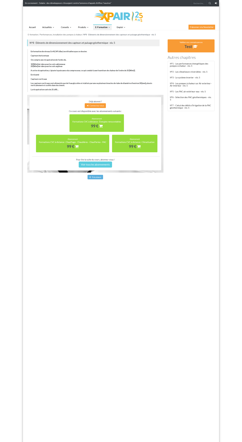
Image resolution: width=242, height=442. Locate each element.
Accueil (32, 27)
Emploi (120, 27)
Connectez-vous (96, 105)
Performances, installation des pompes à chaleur (61, 34)
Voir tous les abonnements (95, 164)
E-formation (33, 34)
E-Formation (101, 27)
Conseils (65, 27)
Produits (82, 27)
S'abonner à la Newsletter (202, 27)
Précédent (96, 177)
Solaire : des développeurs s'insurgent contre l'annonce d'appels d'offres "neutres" (75, 3)
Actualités (47, 27)
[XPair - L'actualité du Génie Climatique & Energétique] (121, 16)
